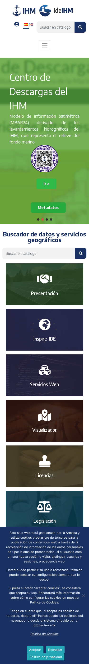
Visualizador (44, 430)
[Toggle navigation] (44, 45)
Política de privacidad (44, 642)
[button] (38, 219)
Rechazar (55, 650)
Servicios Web (44, 384)
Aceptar (35, 650)
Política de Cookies (45, 634)
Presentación (44, 293)
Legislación (44, 521)
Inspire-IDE (44, 339)
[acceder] (16, 24)
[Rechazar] (83, 595)
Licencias (44, 475)
